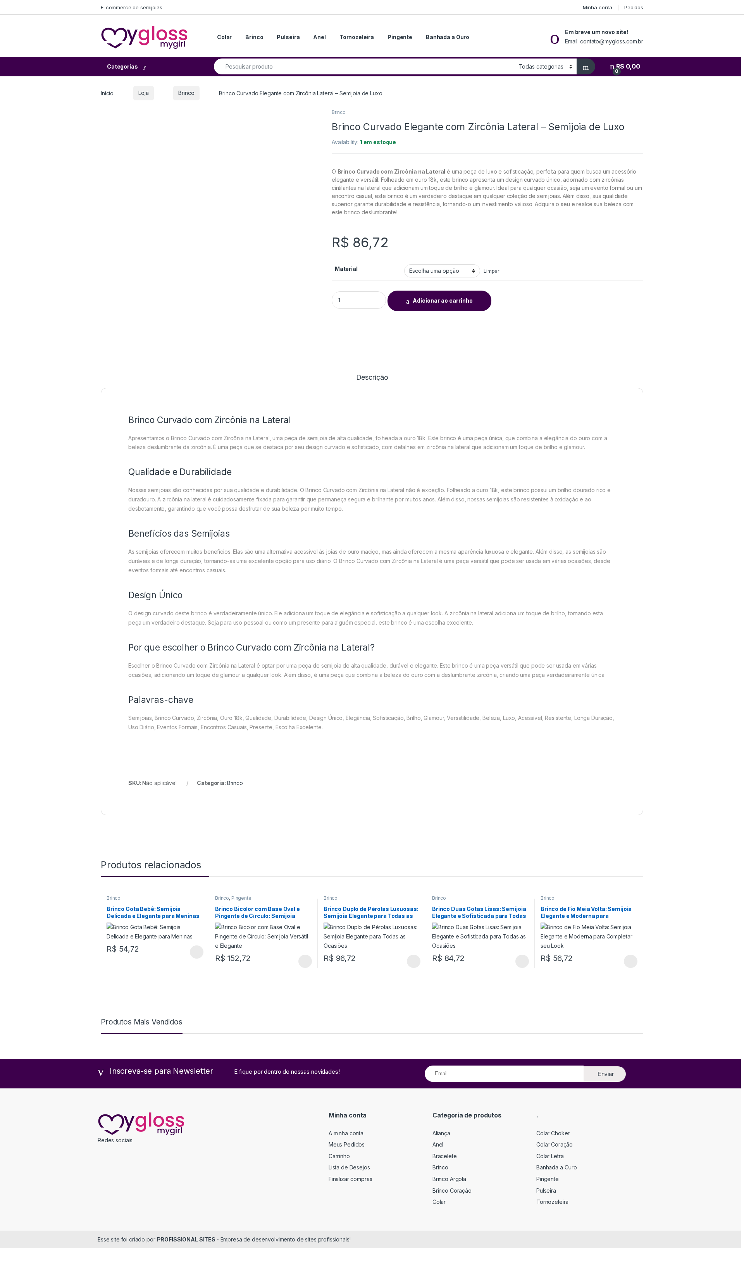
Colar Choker (553, 1133)
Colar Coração (554, 1144)
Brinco (254, 37)
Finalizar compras (350, 1179)
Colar (224, 37)
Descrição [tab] (372, 377)
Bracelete (444, 1156)
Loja (143, 93)
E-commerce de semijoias (131, 7)
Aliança (441, 1133)
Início (107, 93)
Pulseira (288, 37)
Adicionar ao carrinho (443, 300)
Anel (319, 37)
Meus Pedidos (347, 1144)
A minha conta (346, 1133)
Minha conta (597, 7)
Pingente (400, 37)
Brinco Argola (449, 1179)
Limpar (491, 271)
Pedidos (633, 7)
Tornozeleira (356, 37)
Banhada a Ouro (447, 37)
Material (346, 268)
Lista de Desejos (349, 1167)
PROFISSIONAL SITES (187, 1239)
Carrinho (339, 1156)
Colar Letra (549, 1156)
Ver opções (193, 952)
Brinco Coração (452, 1190)
